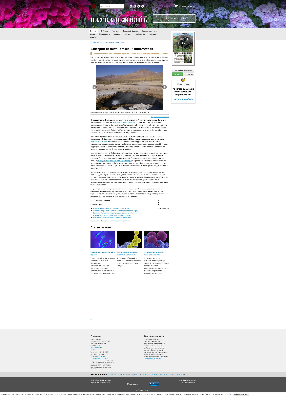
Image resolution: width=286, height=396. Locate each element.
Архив (92, 34)
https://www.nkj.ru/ (96, 347)
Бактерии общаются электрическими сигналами (112, 217)
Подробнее (228, 394)
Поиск (172, 374)
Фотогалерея (164, 374)
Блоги (128, 374)
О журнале (153, 374)
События (104, 31)
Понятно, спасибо (240, 394)
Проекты (121, 374)
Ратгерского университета (123, 122)
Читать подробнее (183, 99)
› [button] (164, 87)
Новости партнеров (149, 31)
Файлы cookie (181, 374)
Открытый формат (130, 31)
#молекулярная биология (120, 221)
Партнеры (112, 374)
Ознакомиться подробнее (152, 359)
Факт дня (115, 31)
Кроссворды (144, 374)
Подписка (117, 34)
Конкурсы (135, 374)
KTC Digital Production (189, 382)
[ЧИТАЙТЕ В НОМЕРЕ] (183, 26)
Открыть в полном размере (160, 117)
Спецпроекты (104, 34)
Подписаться (177, 74)
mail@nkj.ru (94, 350)
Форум (93, 37)
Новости (93, 31)
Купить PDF (189, 74)
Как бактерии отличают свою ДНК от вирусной (111, 208)
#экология (105, 221)
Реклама (152, 34)
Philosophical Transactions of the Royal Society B (114, 161)
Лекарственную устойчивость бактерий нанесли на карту (115, 211)
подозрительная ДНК (98, 141)
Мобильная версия (143, 390)
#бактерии (94, 221)
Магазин (128, 34)
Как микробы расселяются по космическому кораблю (113, 213)
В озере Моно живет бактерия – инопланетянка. (112, 215)
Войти (193, 6)
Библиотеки (140, 34)
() (184, 6)
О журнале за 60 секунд (174, 18)
